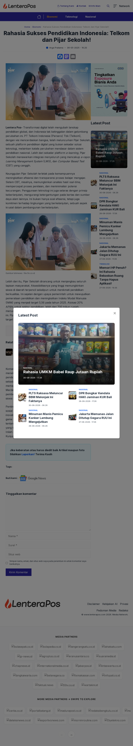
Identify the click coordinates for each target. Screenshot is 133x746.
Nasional (27, 368)
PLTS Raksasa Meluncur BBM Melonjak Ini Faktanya (46, 397)
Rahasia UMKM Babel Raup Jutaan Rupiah (62, 372)
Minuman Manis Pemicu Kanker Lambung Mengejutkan (46, 418)
